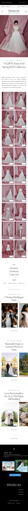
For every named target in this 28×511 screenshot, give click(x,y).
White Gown (21, 283)
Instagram (21, 494)
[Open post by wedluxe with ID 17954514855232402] (21, 466)
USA (19, 390)
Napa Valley (19, 341)
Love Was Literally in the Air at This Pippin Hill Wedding (14, 396)
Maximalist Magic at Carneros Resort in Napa (14, 346)
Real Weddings (10, 60)
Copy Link (14, 274)
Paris (19, 294)
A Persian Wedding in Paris (14, 299)
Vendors (8, 6)
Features (3, 6)
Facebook (14, 271)
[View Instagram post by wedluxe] (13, 470)
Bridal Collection (12, 283)
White (4, 283)
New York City (19, 60)
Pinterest (14, 268)
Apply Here (22, 2)
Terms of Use (11, 503)
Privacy (18, 503)
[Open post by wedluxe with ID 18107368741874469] (8, 466)
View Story (14, 330)
